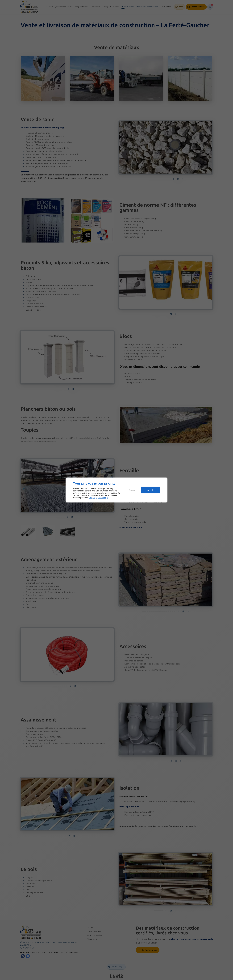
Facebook (102, 498)
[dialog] (116, 490)
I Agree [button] (150, 490)
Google (92, 498)
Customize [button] (132, 490)
